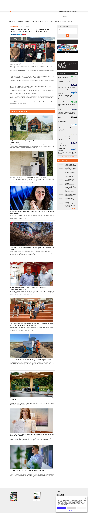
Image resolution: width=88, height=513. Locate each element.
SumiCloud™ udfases (63, 145)
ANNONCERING (67, 11)
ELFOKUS (21, 16)
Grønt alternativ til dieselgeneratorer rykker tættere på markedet (30, 360)
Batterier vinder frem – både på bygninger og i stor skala (28, 177)
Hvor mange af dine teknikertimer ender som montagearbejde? (66, 88)
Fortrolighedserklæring (73, 510)
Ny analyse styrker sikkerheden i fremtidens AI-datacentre (66, 80)
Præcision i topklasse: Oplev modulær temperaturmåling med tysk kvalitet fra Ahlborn (66, 97)
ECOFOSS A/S (60, 117)
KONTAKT (61, 11)
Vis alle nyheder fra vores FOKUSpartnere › (69, 156)
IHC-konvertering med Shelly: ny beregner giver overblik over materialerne (66, 129)
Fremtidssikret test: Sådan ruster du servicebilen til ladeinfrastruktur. (67, 153)
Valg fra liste (81, 508)
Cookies (67, 510)
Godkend (61, 508)
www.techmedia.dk (60, 495)
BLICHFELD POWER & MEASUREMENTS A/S (62, 93)
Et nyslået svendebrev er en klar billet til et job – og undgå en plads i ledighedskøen (71, 172)
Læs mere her (72, 67)
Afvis (71, 508)
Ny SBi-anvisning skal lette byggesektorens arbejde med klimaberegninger (70, 165)
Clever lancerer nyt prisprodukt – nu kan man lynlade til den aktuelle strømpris (70, 196)
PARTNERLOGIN (74, 11)
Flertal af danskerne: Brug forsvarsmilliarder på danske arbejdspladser (70, 205)
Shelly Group (60, 124)
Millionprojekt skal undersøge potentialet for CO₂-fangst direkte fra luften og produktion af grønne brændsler (31, 324)
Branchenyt (16, 26)
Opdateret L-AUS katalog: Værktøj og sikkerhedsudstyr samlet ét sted (67, 113)
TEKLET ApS (60, 84)
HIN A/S (59, 109)
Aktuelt (11, 26)
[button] (85, 497)
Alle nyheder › (74, 208)
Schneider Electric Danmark (63, 77)
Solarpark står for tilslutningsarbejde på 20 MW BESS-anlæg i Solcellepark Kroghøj (67, 138)
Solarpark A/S (60, 134)
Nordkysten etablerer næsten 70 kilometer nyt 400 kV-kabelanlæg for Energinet (70, 176)
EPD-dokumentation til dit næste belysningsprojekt (66, 120)
